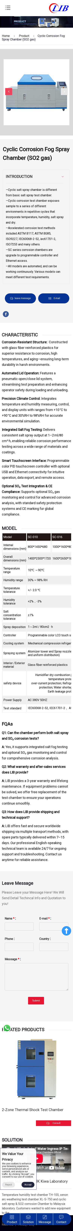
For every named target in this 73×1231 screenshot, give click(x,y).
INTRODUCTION (19, 176)
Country (44, 939)
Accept (28, 1184)
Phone (9, 939)
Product (24, 36)
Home (6, 36)
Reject (8, 1184)
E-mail (57, 298)
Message (12, 959)
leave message (23, 298)
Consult (57, 1123)
